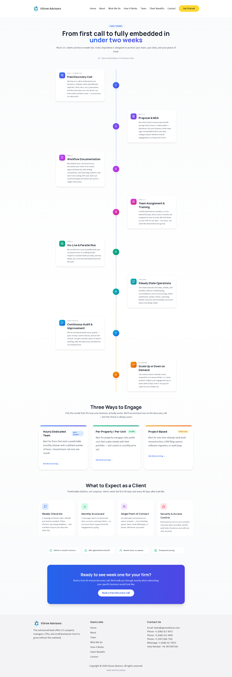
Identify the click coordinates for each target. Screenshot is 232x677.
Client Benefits (157, 8)
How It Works (130, 8)
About (102, 8)
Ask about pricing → (51, 463)
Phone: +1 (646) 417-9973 (160, 631)
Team (143, 8)
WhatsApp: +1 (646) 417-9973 (161, 643)
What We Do (114, 8)
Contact (172, 8)
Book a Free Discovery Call (116, 593)
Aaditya (122, 670)
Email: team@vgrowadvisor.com (163, 627)
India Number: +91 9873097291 (162, 646)
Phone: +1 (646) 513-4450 (160, 635)
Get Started (189, 8)
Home (93, 8)
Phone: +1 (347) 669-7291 (160, 639)
